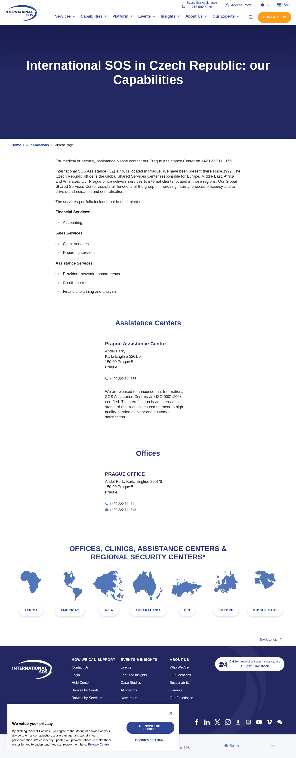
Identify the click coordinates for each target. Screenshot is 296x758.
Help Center (81, 682)
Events (126, 667)
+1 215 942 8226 (199, 7)
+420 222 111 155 (123, 379)
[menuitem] (65, 17)
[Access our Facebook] (196, 722)
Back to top (268, 639)
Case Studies (131, 682)
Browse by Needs (85, 690)
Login (76, 675)
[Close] (171, 713)
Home (16, 145)
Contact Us (274, 17)
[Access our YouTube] (259, 722)
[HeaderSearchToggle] (251, 17)
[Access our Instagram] (227, 722)
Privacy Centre (98, 744)
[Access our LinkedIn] (207, 722)
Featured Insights (134, 675)
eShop (286, 5)
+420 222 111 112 (123, 510)
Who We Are (179, 667)
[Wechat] (279, 722)
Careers (176, 690)
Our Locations (37, 145)
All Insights (129, 690)
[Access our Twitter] (217, 722)
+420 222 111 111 (123, 504)
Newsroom (129, 698)
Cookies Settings (150, 740)
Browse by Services (87, 698)
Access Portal (241, 5)
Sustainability (180, 682)
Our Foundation (181, 698)
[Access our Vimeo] (269, 722)
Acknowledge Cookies (150, 727)
